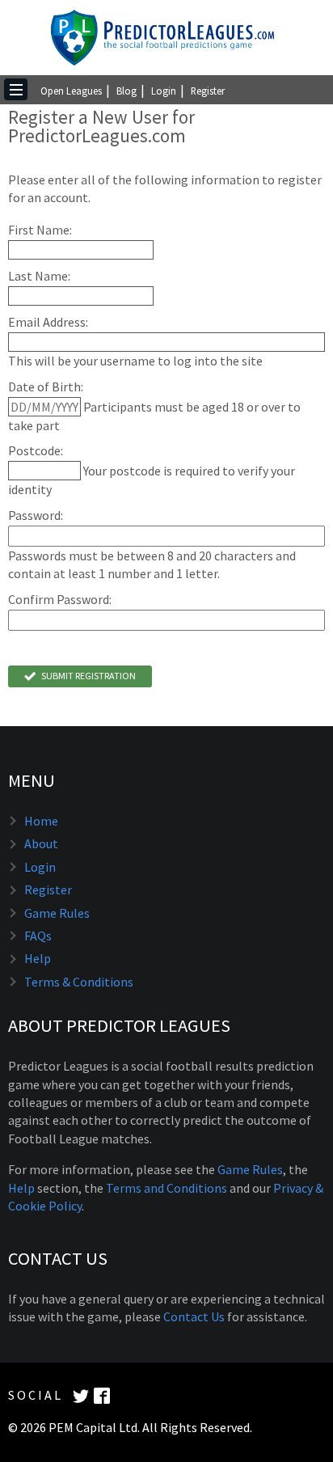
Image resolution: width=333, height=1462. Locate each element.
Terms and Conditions (166, 1188)
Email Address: (48, 322)
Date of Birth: (45, 387)
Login (163, 90)
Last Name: (39, 276)
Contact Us (194, 1316)
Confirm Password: (60, 599)
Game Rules (57, 913)
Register (208, 90)
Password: (35, 515)
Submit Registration (88, 676)
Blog (126, 90)
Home (41, 821)
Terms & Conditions (78, 982)
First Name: (40, 230)
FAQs (38, 935)
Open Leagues (71, 90)
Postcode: (35, 450)
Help (37, 958)
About (41, 843)
